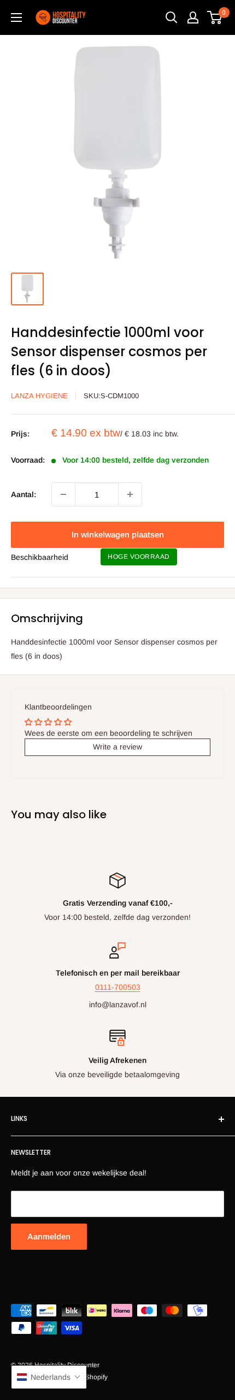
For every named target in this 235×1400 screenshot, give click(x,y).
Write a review (117, 746)
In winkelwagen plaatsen (118, 534)
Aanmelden (48, 1236)
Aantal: (23, 494)
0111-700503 (117, 987)
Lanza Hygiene (39, 396)
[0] (215, 17)
